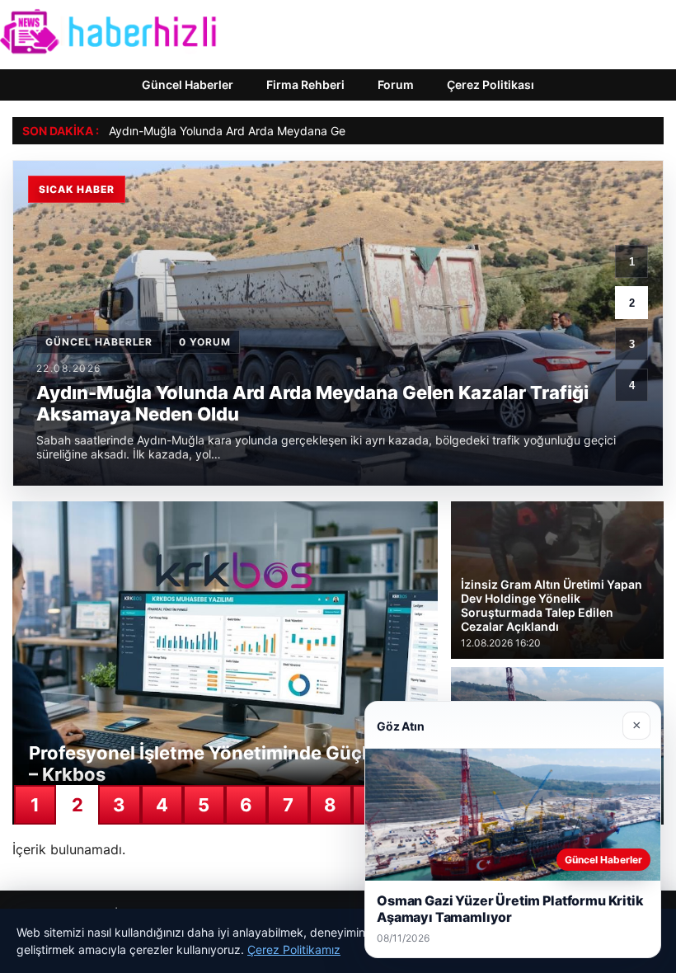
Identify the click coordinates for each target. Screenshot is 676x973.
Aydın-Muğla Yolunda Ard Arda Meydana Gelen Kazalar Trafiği (275, 131)
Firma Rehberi (305, 85)
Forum (396, 85)
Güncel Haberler (187, 85)
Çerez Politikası (490, 85)
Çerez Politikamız (293, 949)
